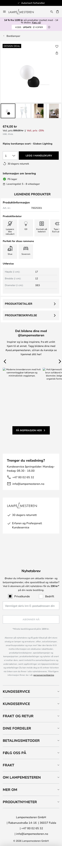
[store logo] (23, 11)
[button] (8, 111)
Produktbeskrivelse (21, 315)
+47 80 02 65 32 (23, 477)
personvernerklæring (43, 675)
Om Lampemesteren (22, 777)
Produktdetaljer (18, 304)
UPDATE (29, 27)
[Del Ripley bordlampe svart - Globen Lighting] (56, 52)
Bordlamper (13, 36)
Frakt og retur (18, 716)
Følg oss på (14, 752)
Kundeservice (16, 691)
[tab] (31, 691)
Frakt (8, 765)
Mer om (10, 789)
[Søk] (51, 11)
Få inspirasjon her (29, 430)
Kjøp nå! (36, 22)
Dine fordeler (17, 728)
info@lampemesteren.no (28, 483)
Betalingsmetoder (21, 740)
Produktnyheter (20, 802)
